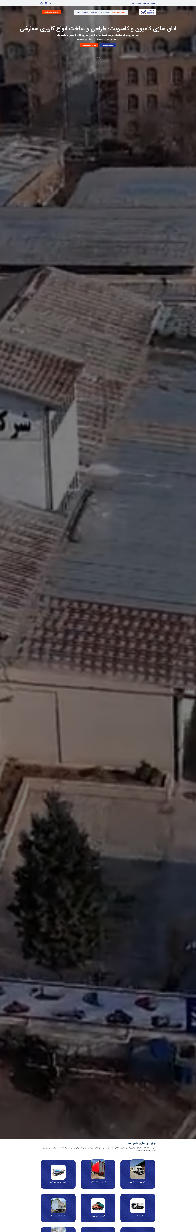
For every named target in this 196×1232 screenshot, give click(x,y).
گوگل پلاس (146, 3)
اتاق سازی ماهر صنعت (118, 12)
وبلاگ (78, 12)
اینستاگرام (138, 3)
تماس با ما (94, 12)
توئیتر (133, 3)
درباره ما (86, 12)
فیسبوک (153, 3)
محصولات (106, 12)
